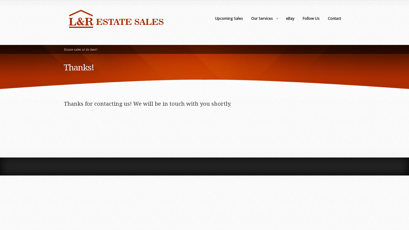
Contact (334, 18)
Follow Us (311, 18)
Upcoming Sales (229, 18)
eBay (290, 18)
